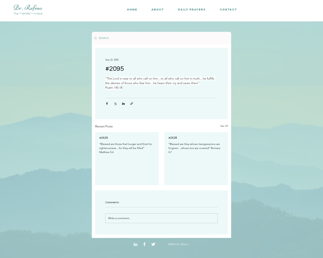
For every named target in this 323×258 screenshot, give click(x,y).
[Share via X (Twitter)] (115, 103)
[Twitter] (153, 244)
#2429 (103, 137)
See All (224, 125)
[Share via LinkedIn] (123, 103)
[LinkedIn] (135, 244)
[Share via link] (131, 103)
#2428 (172, 137)
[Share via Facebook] (107, 103)
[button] (228, 9)
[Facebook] (144, 244)
